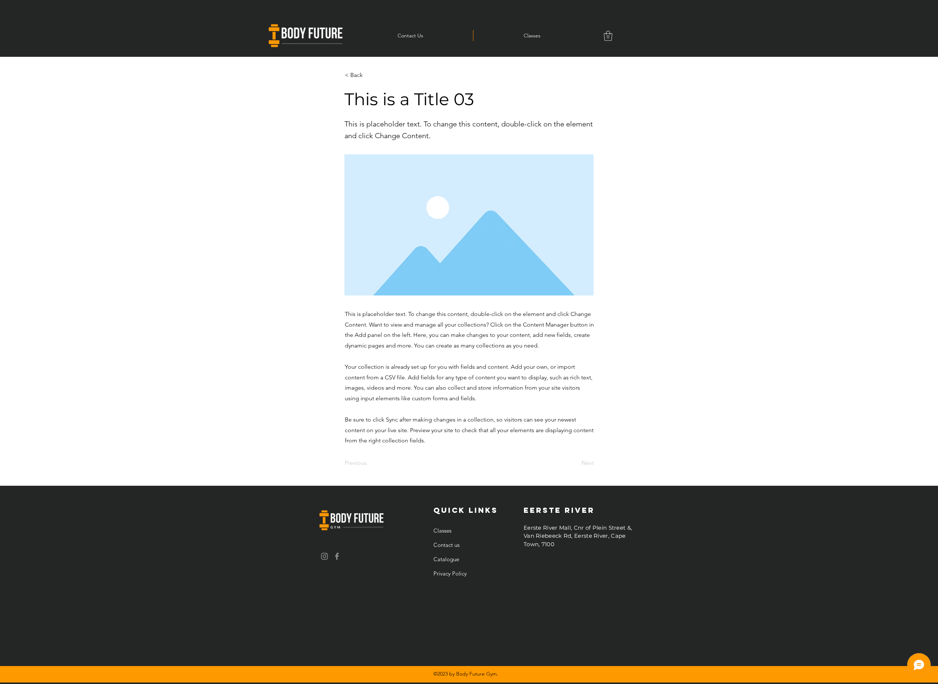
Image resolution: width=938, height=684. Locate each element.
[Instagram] (324, 556)
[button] (608, 36)
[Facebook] (336, 556)
